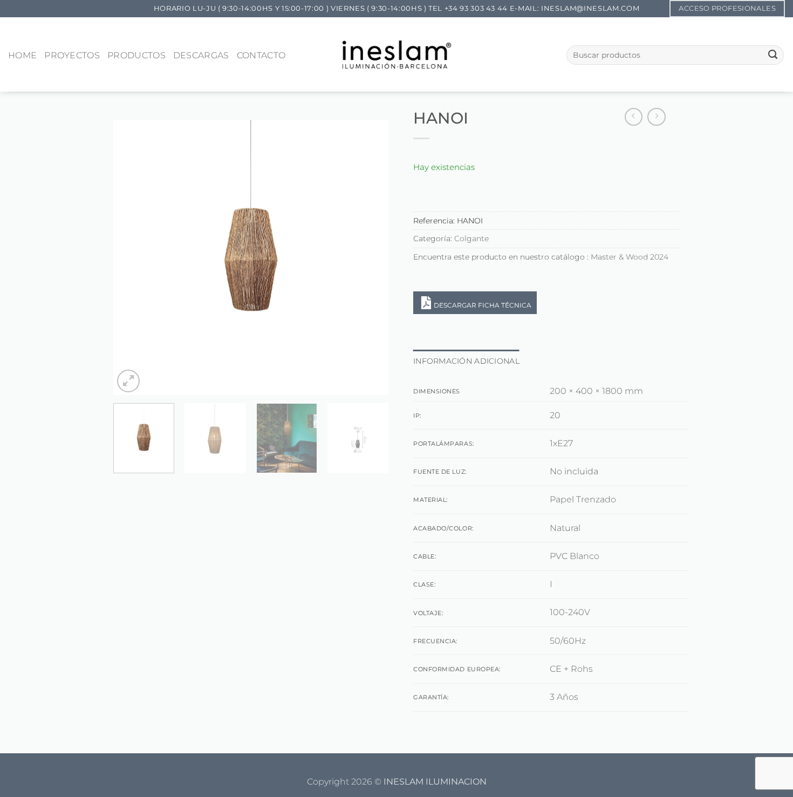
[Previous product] (656, 117)
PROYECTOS (72, 55)
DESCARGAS (201, 55)
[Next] (369, 257)
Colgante (471, 238)
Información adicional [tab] (466, 361)
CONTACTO (261, 55)
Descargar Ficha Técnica (482, 305)
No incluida (574, 471)
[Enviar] (773, 55)
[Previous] (132, 257)
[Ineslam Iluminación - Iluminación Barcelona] (397, 54)
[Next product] (634, 117)
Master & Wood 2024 (629, 257)
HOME (22, 55)
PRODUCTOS (136, 55)
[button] (128, 381)
